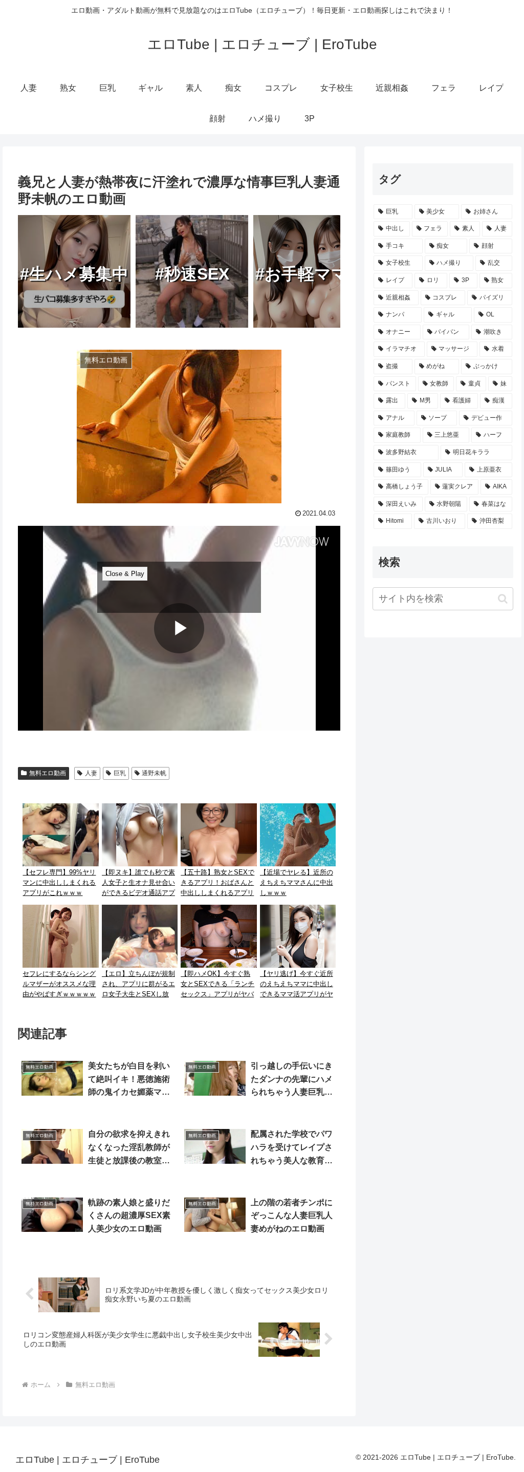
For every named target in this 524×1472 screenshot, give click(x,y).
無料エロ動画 (47, 773)
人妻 (91, 773)
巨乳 (120, 773)
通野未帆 (154, 773)
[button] (503, 599)
